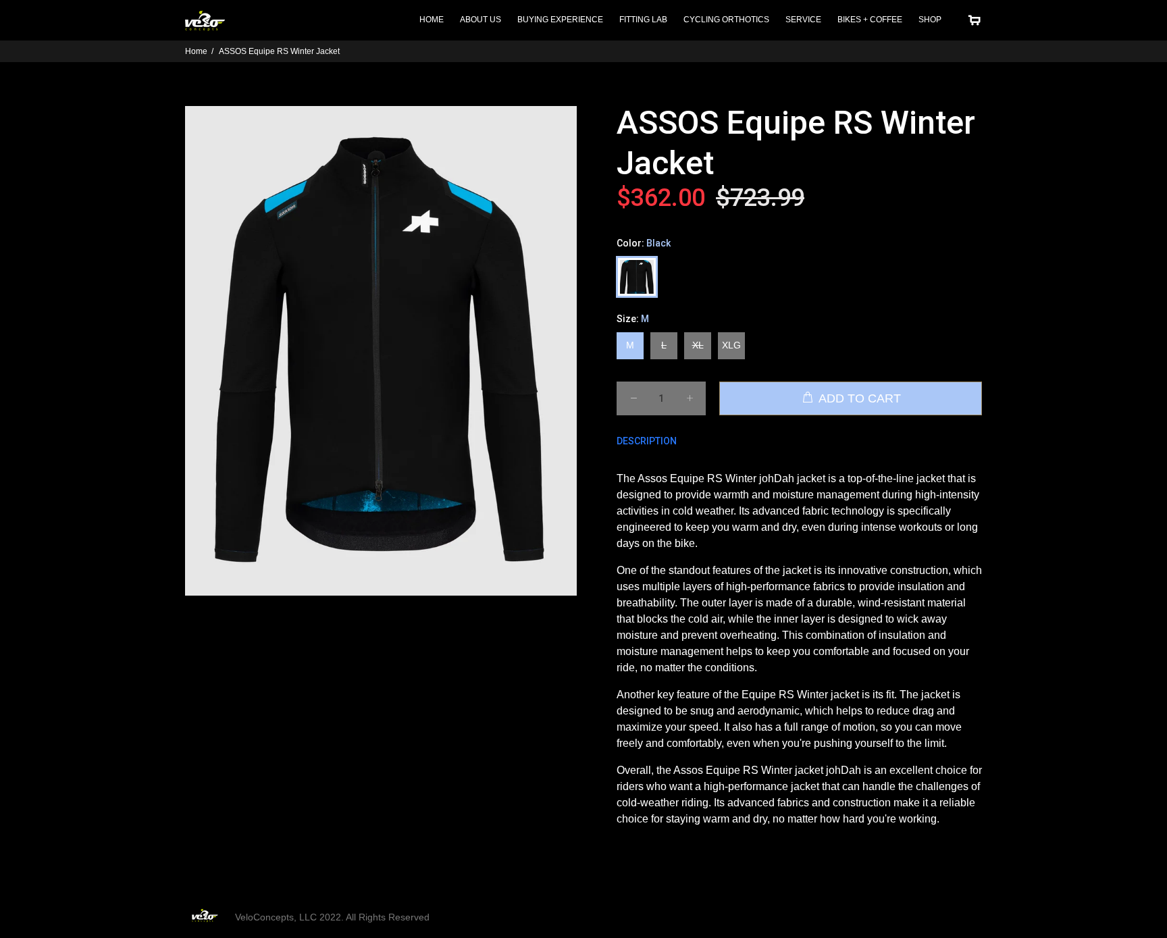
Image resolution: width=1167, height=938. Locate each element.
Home (196, 51)
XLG (731, 345)
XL (698, 345)
